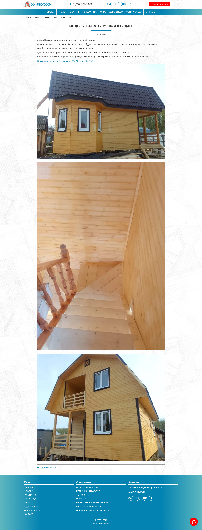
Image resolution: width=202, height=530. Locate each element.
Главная (50, 12)
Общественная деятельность (92, 503)
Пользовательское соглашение (93, 510)
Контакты (150, 12)
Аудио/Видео (116, 12)
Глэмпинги (75, 12)
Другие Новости (47, 467)
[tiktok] (130, 4)
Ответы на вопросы (87, 487)
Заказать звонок (160, 4)
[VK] (109, 4)
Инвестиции (90, 12)
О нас (103, 12)
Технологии (82, 495)
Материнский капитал (88, 491)
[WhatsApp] (116, 4)
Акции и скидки (134, 12)
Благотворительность (88, 506)
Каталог (62, 12)
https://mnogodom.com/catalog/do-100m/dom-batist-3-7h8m (66, 61)
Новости (37, 18)
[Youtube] (123, 4)
